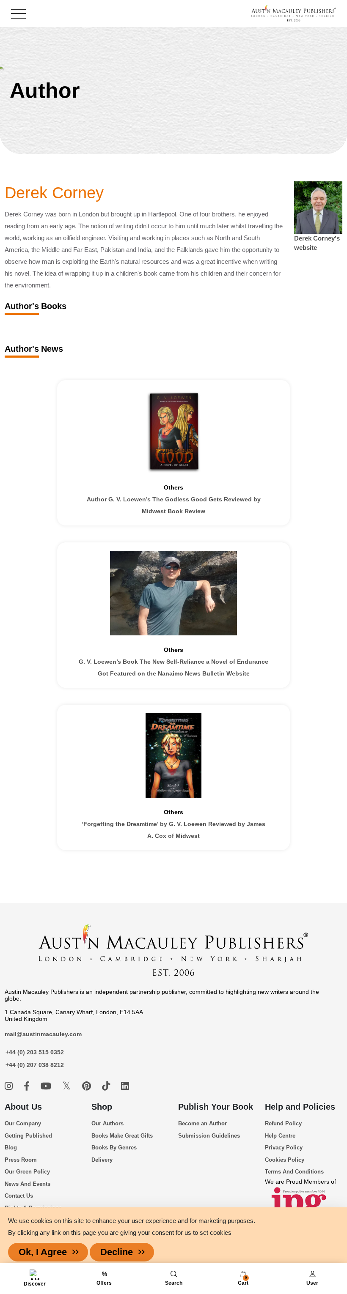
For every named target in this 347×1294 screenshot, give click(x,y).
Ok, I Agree (43, 1252)
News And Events (27, 1184)
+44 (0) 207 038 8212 (35, 1064)
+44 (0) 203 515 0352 (35, 1052)
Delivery (102, 1160)
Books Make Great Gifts (122, 1136)
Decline (116, 1252)
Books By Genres (114, 1147)
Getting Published (28, 1136)
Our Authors (107, 1123)
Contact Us (19, 1196)
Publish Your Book (215, 1106)
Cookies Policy (284, 1160)
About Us (23, 1106)
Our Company (23, 1123)
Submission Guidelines (209, 1136)
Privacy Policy (284, 1147)
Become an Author (202, 1123)
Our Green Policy (27, 1171)
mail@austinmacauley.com (43, 1034)
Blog (11, 1147)
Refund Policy (283, 1123)
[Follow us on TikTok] (107, 1086)
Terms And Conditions (294, 1171)
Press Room (21, 1160)
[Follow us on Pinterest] (88, 1086)
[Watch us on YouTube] (47, 1086)
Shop (101, 1106)
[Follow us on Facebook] (28, 1086)
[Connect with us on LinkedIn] (125, 1086)
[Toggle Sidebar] (18, 13)
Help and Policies (300, 1106)
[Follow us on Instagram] (10, 1086)
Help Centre (280, 1136)
